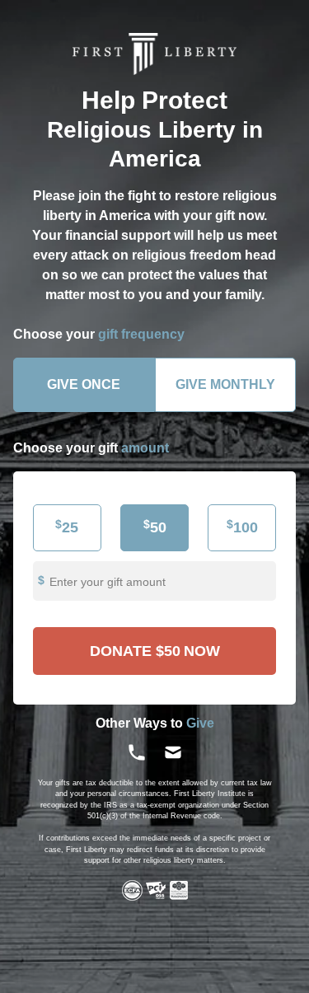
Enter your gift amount (107, 581)
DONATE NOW (155, 651)
